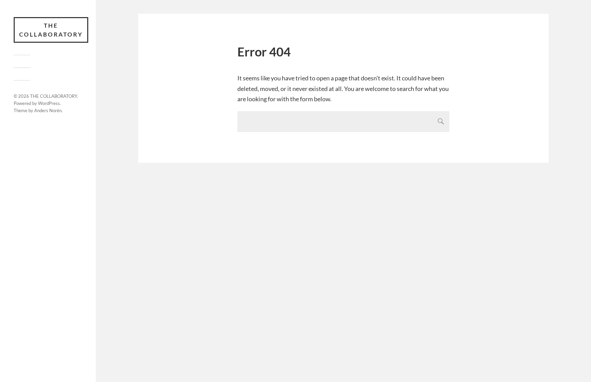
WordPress (49, 103)
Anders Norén (48, 110)
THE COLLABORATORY (51, 30)
